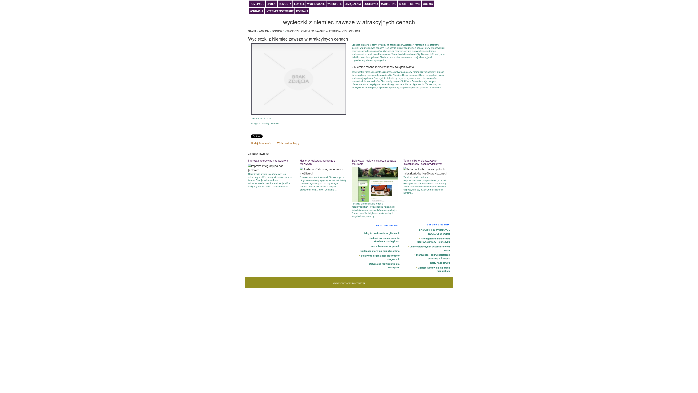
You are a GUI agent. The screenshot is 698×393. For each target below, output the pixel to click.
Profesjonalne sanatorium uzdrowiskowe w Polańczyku (433, 240)
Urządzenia (352, 4)
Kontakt (302, 11)
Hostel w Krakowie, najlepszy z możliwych (317, 162)
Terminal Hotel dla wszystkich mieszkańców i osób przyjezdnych (423, 162)
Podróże (278, 31)
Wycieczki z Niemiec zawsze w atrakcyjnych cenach (323, 31)
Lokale (299, 4)
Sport (403, 4)
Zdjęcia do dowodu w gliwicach (382, 233)
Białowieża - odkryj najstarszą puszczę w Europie (374, 162)
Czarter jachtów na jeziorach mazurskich (434, 269)
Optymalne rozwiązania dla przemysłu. (384, 265)
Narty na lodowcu (440, 262)
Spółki (271, 4)
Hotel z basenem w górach (385, 246)
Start (252, 31)
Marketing (388, 4)
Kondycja (256, 11)
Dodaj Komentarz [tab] (261, 143)
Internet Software (280, 11)
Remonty (285, 4)
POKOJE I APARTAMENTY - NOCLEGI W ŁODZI (434, 232)
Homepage (257, 4)
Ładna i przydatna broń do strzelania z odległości (385, 239)
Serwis (415, 4)
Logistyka (371, 4)
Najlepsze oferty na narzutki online (380, 251)
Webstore (334, 4)
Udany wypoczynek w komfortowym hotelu (430, 248)
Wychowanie (316, 4)
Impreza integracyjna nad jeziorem (268, 160)
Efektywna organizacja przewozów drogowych (380, 257)
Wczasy (428, 4)
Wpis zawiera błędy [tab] (288, 143)
